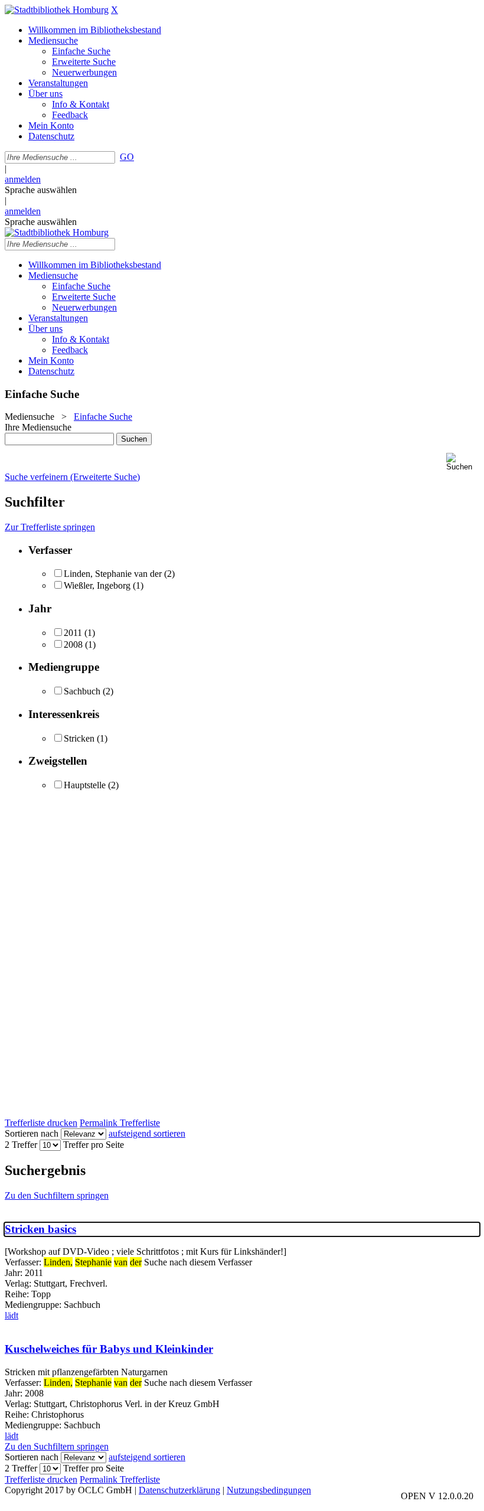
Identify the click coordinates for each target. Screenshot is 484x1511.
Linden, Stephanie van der (113, 574)
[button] (462, 462)
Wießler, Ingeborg (97, 585)
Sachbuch (82, 691)
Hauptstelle (85, 785)
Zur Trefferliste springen (50, 527)
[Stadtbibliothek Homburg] (57, 10)
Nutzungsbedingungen (269, 1490)
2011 (73, 633)
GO (127, 157)
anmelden (23, 179)
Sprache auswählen (41, 190)
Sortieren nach (31, 1133)
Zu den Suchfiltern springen (57, 1195)
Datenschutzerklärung (179, 1490)
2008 (73, 644)
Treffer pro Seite (93, 1145)
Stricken (79, 738)
